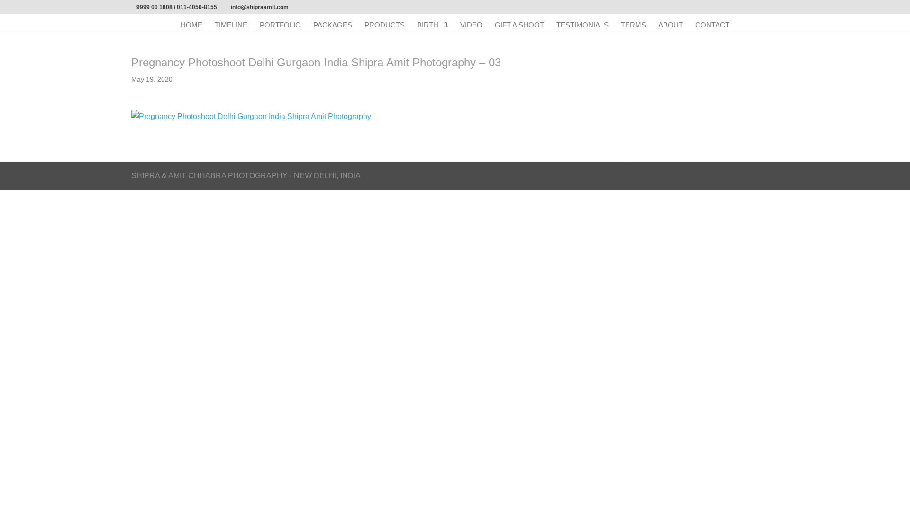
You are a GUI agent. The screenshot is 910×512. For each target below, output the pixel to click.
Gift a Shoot (519, 25)
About (670, 25)
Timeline (231, 25)
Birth (427, 25)
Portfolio (280, 25)
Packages (332, 25)
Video (471, 25)
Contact (712, 25)
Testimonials (582, 25)
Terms (633, 25)
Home (191, 25)
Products (384, 25)
